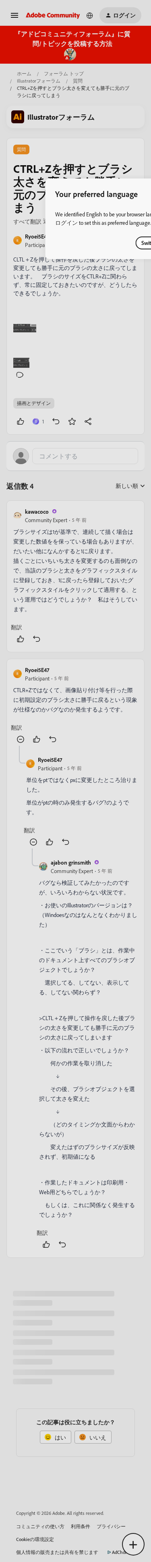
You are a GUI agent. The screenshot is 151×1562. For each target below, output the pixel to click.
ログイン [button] (66, 222)
